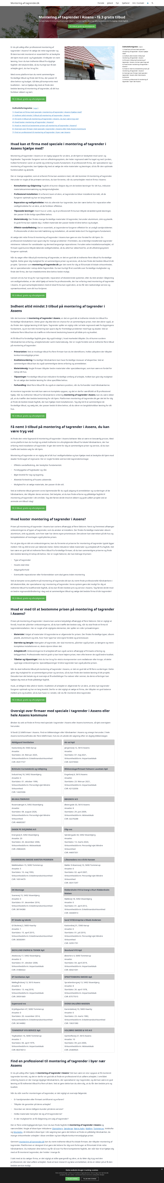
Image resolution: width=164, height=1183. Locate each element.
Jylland (110, 3)
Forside (101, 3)
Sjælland (125, 3)
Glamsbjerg (57, 1128)
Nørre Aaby (79, 1128)
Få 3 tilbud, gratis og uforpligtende (82, 26)
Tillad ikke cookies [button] (89, 1179)
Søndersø (68, 1128)
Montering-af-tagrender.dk (25, 3)
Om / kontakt (138, 3)
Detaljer (102, 1175)
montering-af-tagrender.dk (31, 1141)
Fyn (117, 3)
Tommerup (98, 1128)
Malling (89, 1128)
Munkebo (18, 1132)
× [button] (162, 1169)
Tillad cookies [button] (73, 1179)
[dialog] (82, 1175)
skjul (35, 108)
